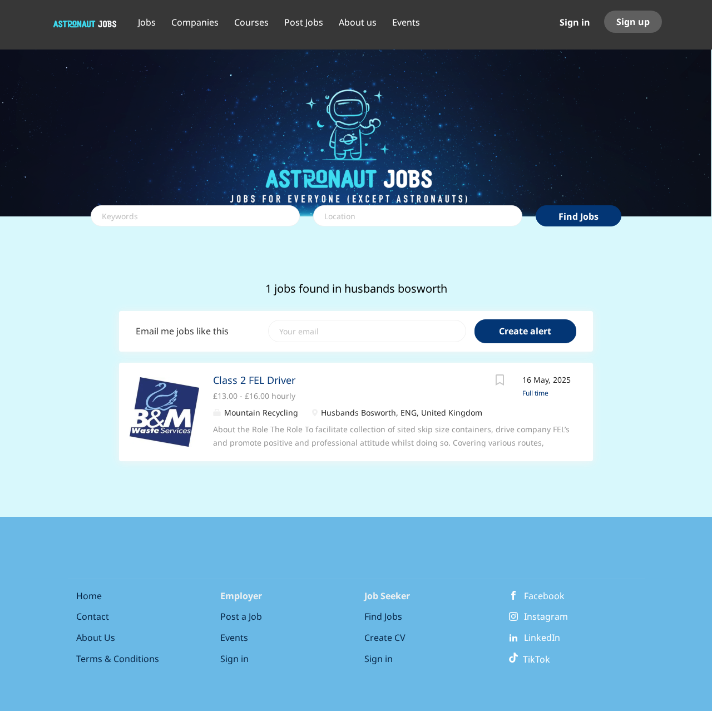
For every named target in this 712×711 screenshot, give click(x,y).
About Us (95, 637)
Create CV (385, 637)
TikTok (534, 659)
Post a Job (241, 616)
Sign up (633, 22)
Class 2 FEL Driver (254, 380)
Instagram (546, 616)
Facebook (544, 596)
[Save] (500, 381)
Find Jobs (578, 216)
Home (89, 596)
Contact (92, 616)
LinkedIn (542, 637)
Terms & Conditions (117, 659)
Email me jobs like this (182, 331)
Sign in (575, 22)
